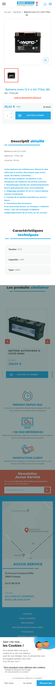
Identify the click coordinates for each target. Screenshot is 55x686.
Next (47, 341)
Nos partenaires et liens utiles (27, 627)
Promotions (28, 632)
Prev (7, 341)
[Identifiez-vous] (45, 4)
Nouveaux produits (27, 636)
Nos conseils (27, 623)
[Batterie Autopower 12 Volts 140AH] (27, 328)
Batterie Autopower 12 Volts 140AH (24, 352)
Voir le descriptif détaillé (27, 98)
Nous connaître (27, 618)
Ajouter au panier (35, 115)
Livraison (27, 614)
